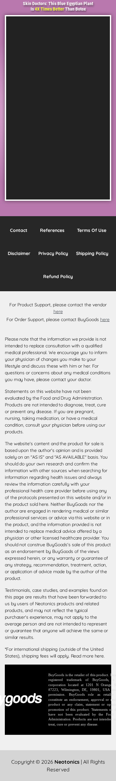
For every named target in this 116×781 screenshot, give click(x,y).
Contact (18, 230)
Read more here (87, 656)
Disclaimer (19, 253)
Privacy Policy (53, 253)
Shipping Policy (92, 253)
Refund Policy (58, 276)
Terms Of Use (91, 230)
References (52, 230)
